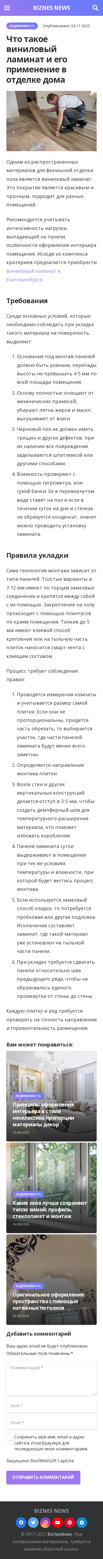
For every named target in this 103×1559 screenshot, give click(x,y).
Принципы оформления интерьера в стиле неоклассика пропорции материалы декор (43, 1114)
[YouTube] (57, 1522)
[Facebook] (21, 1522)
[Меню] (7, 8)
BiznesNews (60, 1534)
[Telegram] (82, 1522)
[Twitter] (33, 1522)
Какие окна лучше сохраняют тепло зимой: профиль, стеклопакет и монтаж (50, 1209)
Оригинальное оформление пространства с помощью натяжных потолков (48, 1301)
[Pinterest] (69, 1522)
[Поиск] (95, 8)
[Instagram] (45, 1522)
